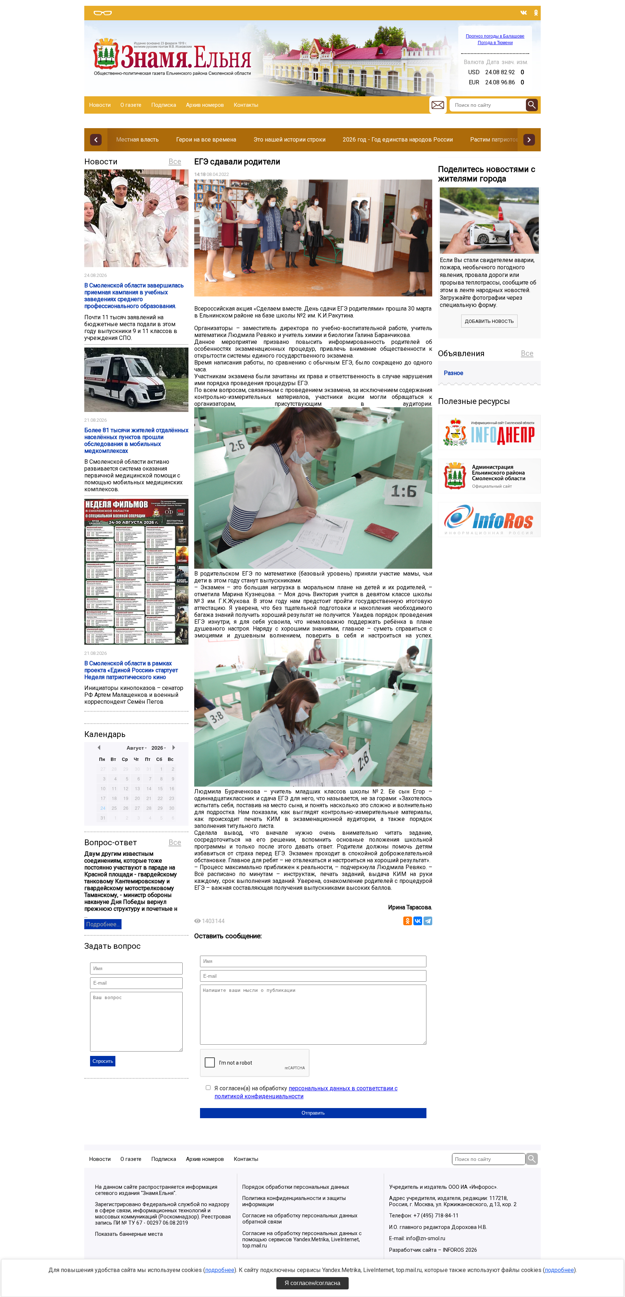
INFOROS (453, 1250)
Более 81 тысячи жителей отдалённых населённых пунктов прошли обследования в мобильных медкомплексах (136, 440)
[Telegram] (428, 921)
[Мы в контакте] (523, 13)
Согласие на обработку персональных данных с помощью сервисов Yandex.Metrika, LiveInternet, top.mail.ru (302, 1239)
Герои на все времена (206, 139)
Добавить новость (489, 321)
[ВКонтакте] (417, 921)
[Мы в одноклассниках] (536, 13)
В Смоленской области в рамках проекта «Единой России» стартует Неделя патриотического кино (131, 670)
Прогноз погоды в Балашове (495, 36)
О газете (130, 105)
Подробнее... (103, 924)
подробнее (219, 1270)
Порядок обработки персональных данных (295, 1187)
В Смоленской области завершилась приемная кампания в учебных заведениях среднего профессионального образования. (134, 295)
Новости (100, 105)
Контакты (246, 105)
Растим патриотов (494, 139)
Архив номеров (205, 105)
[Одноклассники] (407, 921)
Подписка (163, 105)
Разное (453, 373)
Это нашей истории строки (290, 139)
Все (175, 161)
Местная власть (137, 139)
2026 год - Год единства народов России (398, 139)
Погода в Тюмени (495, 42)
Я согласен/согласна (312, 1283)
